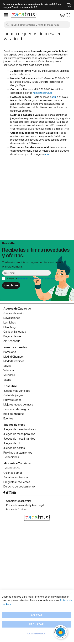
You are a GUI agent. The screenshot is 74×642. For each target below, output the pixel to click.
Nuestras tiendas (15, 347)
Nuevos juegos (12, 400)
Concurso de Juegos (16, 409)
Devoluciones (11, 318)
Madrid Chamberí (13, 356)
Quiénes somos (13, 472)
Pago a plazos (12, 336)
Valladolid (9, 375)
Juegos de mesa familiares (19, 429)
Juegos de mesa (14, 424)
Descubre (10, 386)
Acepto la (31, 278)
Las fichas (9, 322)
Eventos (8, 418)
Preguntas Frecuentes (16, 482)
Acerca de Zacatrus (17, 308)
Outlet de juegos (13, 395)
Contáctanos (11, 468)
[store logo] (23, 15)
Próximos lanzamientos (17, 452)
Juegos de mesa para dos (19, 434)
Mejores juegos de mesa (18, 404)
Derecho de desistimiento (19, 486)
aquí (53, 96)
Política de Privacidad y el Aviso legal (36, 278)
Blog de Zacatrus (13, 413)
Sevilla (7, 365)
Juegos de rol (11, 443)
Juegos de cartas (14, 448)
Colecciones (11, 457)
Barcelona (9, 352)
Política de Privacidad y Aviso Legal (25, 505)
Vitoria (7, 379)
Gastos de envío (13, 313)
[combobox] (37, 24)
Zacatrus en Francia (15, 477)
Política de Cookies (16, 509)
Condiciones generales (18, 500)
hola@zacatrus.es (42, 92)
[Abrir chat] (61, 632)
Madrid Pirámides (13, 361)
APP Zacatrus (11, 341)
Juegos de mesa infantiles (19, 438)
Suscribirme (11, 285)
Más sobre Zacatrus (17, 463)
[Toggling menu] (6, 15)
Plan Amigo (10, 327)
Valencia (8, 370)
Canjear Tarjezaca (14, 331)
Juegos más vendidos (16, 390)
